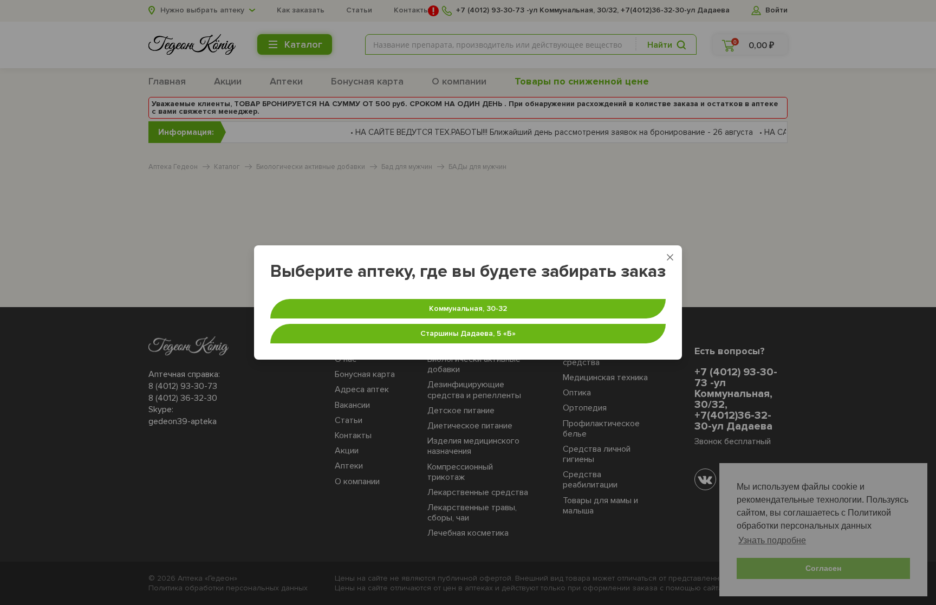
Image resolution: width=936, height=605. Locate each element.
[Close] (670, 257)
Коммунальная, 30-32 (468, 308)
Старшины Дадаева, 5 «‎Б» (468, 333)
